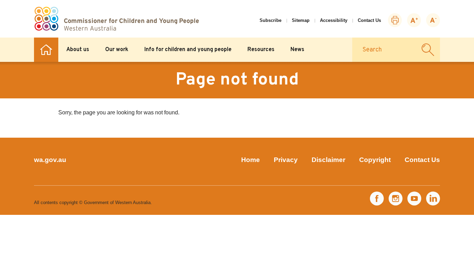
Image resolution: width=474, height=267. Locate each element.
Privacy (286, 159)
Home (46, 50)
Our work (116, 49)
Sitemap (301, 20)
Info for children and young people (187, 49)
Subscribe (270, 20)
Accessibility (333, 20)
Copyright (375, 159)
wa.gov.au (50, 159)
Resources (260, 49)
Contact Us (369, 20)
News (297, 49)
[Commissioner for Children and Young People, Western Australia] (116, 19)
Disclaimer (328, 159)
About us (77, 49)
